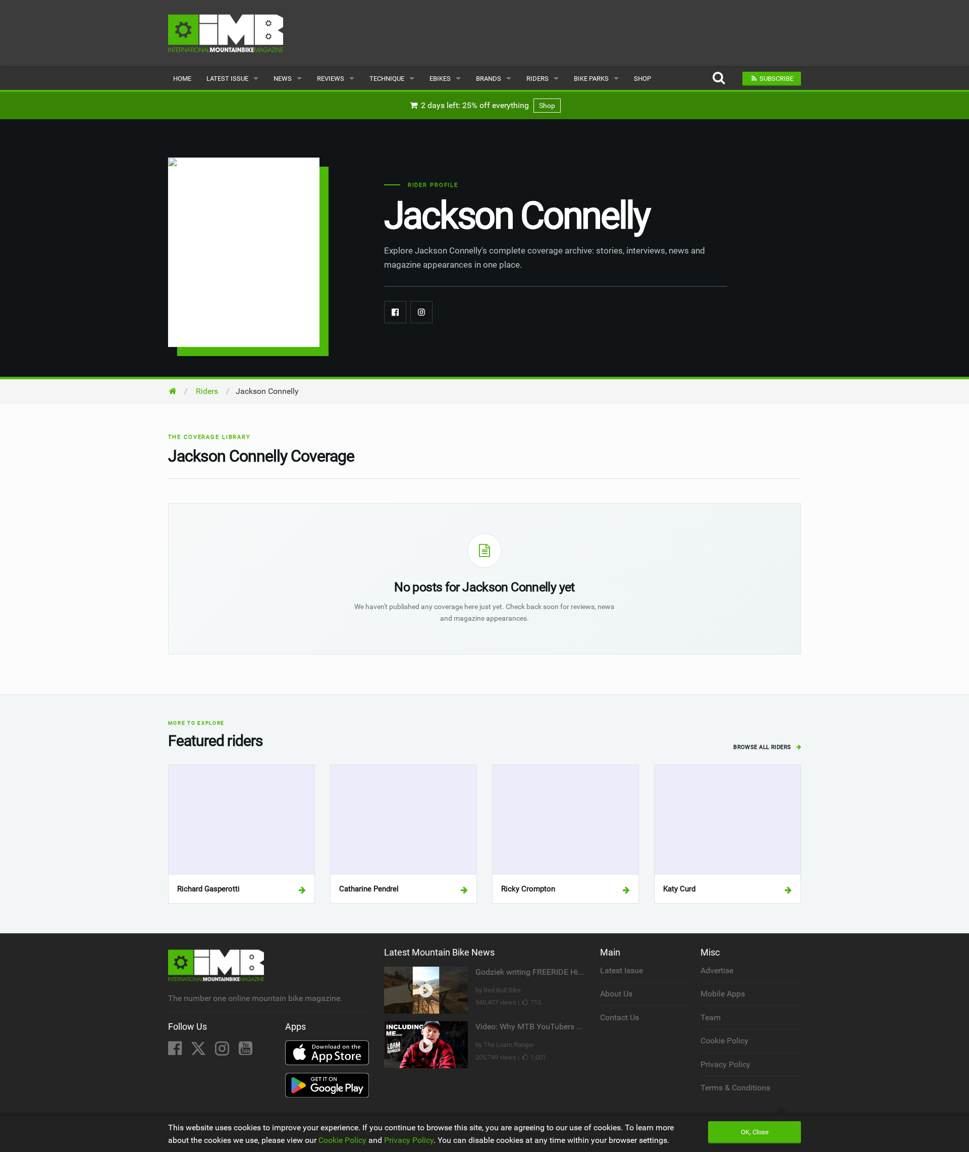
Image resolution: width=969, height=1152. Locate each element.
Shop (642, 78)
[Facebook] (395, 312)
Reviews (330, 78)
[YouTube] (245, 1051)
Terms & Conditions (735, 1087)
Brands (488, 78)
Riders (537, 78)
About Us (616, 993)
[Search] (718, 78)
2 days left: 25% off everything (487, 105)
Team (711, 1017)
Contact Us (619, 1017)
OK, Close (755, 1132)
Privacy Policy (725, 1064)
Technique (386, 78)
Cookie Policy (724, 1040)
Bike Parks (591, 78)
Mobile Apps (723, 993)
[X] (199, 1051)
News (283, 78)
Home (182, 78)
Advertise (717, 970)
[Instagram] (421, 312)
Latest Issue (227, 78)
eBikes (440, 78)
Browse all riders (763, 747)
